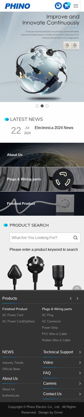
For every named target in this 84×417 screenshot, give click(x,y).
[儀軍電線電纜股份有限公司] (18, 5)
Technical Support (58, 352)
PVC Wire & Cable (54, 334)
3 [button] (47, 105)
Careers (49, 383)
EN (58, 5)
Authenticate (10, 395)
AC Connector (51, 321)
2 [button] (42, 105)
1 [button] (37, 105)
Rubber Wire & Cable (56, 340)
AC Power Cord (12, 315)
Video (48, 362)
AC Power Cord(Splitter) (18, 321)
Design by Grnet (50, 412)
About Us (8, 389)
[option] (42, 51)
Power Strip (50, 327)
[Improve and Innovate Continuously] (42, 51)
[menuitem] (58, 6)
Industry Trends (13, 362)
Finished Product (14, 309)
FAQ (47, 373)
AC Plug (47, 315)
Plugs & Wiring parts (57, 309)
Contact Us (52, 394)
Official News (11, 369)
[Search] (75, 238)
